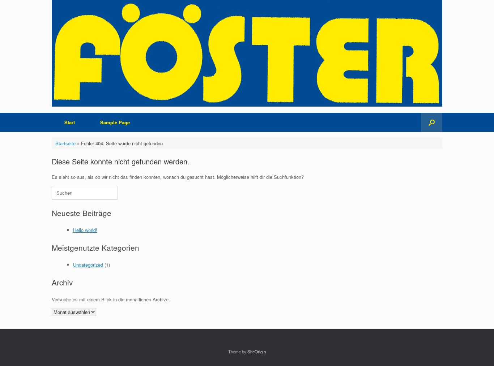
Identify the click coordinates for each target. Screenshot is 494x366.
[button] (431, 122)
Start (69, 122)
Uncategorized (88, 264)
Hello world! (85, 230)
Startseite (65, 143)
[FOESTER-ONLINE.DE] (247, 53)
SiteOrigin (256, 351)
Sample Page (115, 122)
